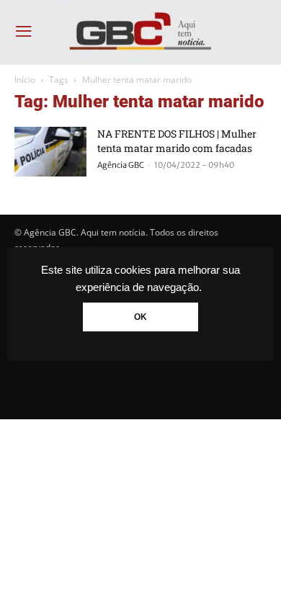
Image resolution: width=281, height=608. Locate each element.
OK (140, 317)
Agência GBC (120, 165)
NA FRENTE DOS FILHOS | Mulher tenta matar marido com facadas (177, 141)
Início (24, 79)
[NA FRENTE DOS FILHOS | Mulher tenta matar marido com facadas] (50, 151)
